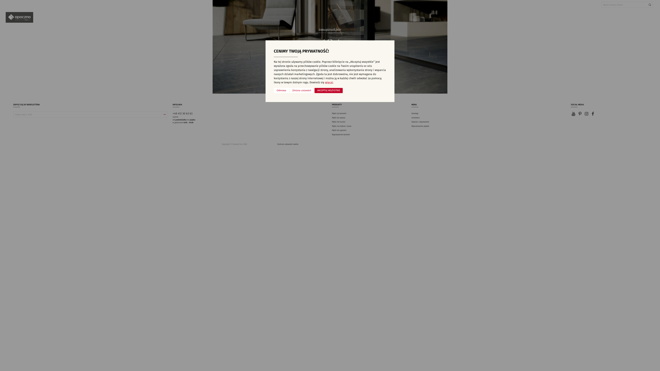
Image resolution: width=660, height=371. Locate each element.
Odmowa (281, 90)
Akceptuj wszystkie (328, 90)
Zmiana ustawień (301, 90)
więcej (329, 82)
